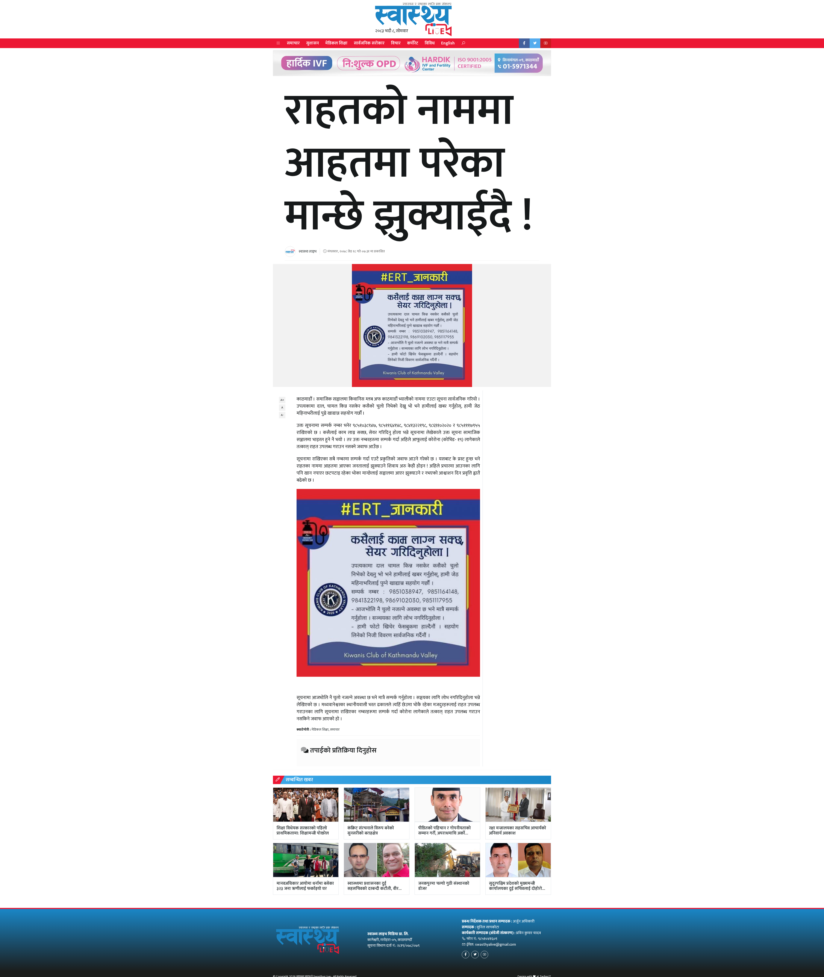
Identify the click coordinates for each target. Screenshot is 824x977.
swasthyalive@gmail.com (495, 944)
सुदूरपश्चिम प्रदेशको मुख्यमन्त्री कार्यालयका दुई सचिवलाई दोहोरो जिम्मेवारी (515, 888)
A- (282, 415)
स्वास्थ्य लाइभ (308, 252)
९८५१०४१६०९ (487, 939)
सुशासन (312, 43)
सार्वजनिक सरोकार (369, 43)
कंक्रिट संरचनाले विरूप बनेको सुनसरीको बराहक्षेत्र (370, 830)
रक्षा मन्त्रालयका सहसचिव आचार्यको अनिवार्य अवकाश (517, 830)
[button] (278, 43)
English (448, 43)
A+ (282, 399)
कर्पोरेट (412, 43)
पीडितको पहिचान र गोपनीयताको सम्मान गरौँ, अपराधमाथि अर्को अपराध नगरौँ (444, 833)
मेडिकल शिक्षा (336, 43)
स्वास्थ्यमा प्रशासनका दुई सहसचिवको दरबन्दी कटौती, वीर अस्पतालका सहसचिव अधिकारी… (373, 888)
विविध (430, 43)
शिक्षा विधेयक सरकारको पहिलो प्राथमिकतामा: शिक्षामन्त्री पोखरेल (303, 830)
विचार (396, 43)
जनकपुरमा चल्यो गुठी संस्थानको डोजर (443, 886)
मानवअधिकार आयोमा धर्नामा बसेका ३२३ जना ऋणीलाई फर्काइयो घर (305, 886)
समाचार (293, 43)
